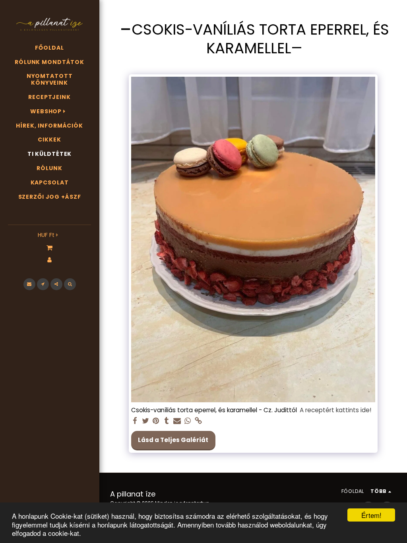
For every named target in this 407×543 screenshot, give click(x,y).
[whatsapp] (188, 421)
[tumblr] (166, 421)
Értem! (371, 515)
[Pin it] (156, 421)
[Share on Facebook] (135, 421)
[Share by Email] (177, 421)
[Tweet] (145, 421)
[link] (198, 421)
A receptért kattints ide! (335, 410)
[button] (49, 247)
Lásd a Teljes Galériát (173, 440)
